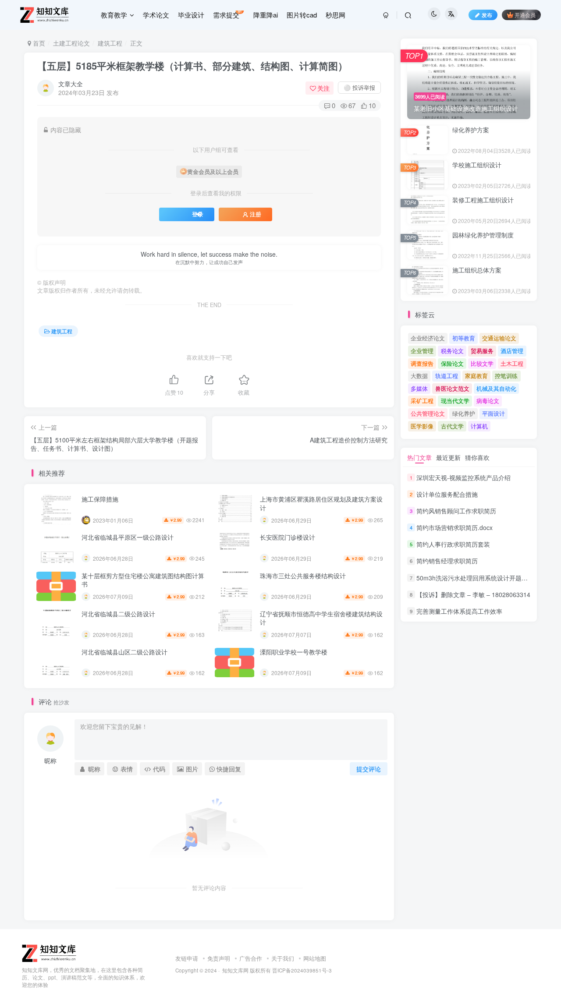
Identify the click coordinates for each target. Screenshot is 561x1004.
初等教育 (463, 338)
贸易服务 (482, 350)
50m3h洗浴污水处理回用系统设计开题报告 (475, 577)
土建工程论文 (71, 43)
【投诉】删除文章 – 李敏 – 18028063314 (473, 594)
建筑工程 (110, 43)
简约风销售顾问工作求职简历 (456, 510)
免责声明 (218, 958)
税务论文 (452, 350)
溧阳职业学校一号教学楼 (293, 651)
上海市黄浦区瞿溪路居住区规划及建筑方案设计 (321, 503)
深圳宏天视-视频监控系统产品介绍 (463, 477)
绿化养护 (463, 413)
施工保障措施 (100, 499)
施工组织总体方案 (476, 269)
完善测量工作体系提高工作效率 (459, 611)
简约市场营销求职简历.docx (454, 527)
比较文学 (482, 363)
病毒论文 (487, 400)
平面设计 (493, 413)
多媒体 (419, 388)
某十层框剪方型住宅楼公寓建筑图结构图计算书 (143, 580)
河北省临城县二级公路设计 (118, 613)
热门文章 (419, 457)
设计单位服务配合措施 (447, 494)
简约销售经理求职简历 (447, 561)
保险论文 (452, 363)
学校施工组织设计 (476, 164)
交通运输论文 (499, 338)
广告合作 (250, 958)
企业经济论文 (428, 338)
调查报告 (422, 363)
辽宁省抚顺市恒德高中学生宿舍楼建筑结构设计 (321, 618)
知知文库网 (235, 970)
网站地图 (314, 958)
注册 (255, 214)
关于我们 (282, 958)
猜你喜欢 (477, 457)
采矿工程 (422, 400)
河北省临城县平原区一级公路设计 (128, 537)
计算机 (479, 426)
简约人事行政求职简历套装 (453, 544)
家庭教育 (476, 375)
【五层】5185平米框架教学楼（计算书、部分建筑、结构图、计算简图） (192, 66)
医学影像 (422, 426)
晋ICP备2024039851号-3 (302, 970)
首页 (38, 43)
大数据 (419, 375)
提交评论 (368, 768)
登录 (197, 214)
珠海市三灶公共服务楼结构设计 (303, 575)
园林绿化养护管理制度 (483, 234)
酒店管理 (512, 350)
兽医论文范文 (452, 388)
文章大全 (70, 83)
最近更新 (448, 457)
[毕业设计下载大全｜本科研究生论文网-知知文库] (50, 952)
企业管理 (422, 350)
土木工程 (512, 363)
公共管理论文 (428, 413)
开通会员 (525, 14)
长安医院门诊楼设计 (287, 537)
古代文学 (452, 426)
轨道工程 (446, 375)
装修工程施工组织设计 (483, 199)
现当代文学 (455, 400)
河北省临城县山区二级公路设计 (124, 651)
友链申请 (186, 958)
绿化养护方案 (470, 129)
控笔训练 (506, 375)
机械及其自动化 (496, 388)
